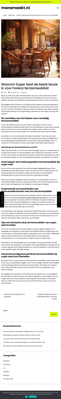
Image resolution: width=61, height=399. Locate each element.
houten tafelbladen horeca (41, 168)
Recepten (6, 375)
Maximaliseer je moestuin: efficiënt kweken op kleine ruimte (21, 335)
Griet (5, 92)
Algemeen (23, 92)
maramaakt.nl (15, 8)
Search (5, 310)
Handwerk (6, 372)
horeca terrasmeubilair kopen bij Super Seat (30, 198)
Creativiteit (6, 364)
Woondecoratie (8, 379)
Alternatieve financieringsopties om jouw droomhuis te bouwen (22, 346)
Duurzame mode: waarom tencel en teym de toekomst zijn (21, 339)
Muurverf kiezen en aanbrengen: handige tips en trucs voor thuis (23, 331)
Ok (26, 396)
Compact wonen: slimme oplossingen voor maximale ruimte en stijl (24, 342)
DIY (4, 368)
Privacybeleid (32, 396)
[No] (59, 395)
